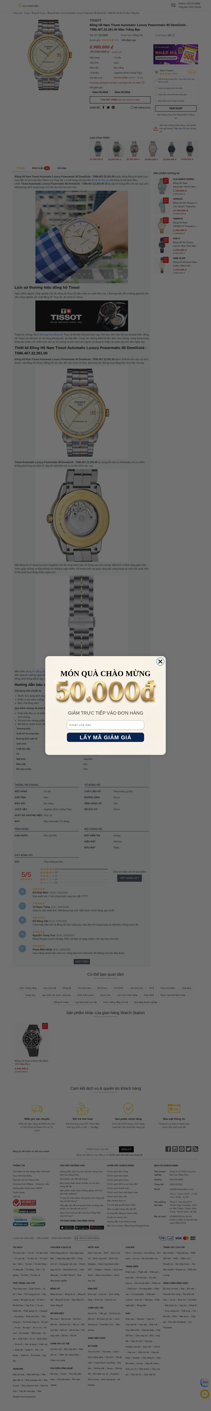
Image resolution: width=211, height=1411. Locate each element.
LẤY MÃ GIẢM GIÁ (105, 737)
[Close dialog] (160, 661)
